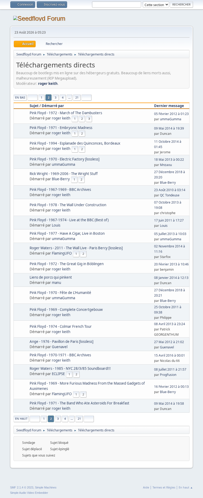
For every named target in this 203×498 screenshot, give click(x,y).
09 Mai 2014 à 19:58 (169, 403)
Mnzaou (166, 165)
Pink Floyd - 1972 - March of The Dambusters (66, 112)
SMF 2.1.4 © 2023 (21, 487)
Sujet (34, 105)
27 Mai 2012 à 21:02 (169, 342)
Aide (146, 487)
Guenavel (59, 346)
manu (56, 282)
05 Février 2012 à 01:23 (171, 114)
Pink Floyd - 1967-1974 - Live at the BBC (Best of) (69, 220)
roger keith (48, 83)
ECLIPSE (58, 373)
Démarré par (53, 105)
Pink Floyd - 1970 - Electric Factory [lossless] (64, 159)
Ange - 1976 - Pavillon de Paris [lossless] (61, 341)
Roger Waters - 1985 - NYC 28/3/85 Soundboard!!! (70, 368)
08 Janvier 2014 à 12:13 (171, 277)
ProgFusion (168, 374)
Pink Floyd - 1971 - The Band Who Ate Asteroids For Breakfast (79, 403)
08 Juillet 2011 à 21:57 (170, 369)
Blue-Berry (61, 179)
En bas (20, 97)
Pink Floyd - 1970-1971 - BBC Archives (60, 355)
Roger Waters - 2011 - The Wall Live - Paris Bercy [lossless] (76, 248)
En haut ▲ (186, 487)
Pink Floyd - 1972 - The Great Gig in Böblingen (67, 263)
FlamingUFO (62, 253)
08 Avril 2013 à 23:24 (169, 324)
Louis (56, 225)
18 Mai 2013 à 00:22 (169, 159)
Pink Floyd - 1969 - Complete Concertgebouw (66, 309)
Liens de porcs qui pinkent (51, 277)
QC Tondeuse (169, 195)
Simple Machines (46, 487)
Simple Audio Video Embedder (29, 492)
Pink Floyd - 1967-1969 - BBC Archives (60, 189)
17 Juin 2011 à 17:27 (169, 220)
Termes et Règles (164, 487)
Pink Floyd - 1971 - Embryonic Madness (61, 127)
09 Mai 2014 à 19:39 (169, 128)
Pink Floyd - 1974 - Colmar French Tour (61, 326)
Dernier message (169, 105)
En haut (21, 419)
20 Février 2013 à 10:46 (171, 264)
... (69, 97)
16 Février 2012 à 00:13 (171, 386)
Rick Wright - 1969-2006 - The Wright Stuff (64, 173)
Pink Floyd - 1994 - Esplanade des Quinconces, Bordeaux (75, 143)
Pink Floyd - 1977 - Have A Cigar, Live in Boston (67, 233)
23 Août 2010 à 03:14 (169, 190)
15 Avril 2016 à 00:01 (169, 355)
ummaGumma (170, 119)
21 (77, 97)
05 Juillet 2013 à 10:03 (170, 234)
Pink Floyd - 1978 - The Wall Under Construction (68, 204)
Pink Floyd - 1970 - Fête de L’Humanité (60, 292)
